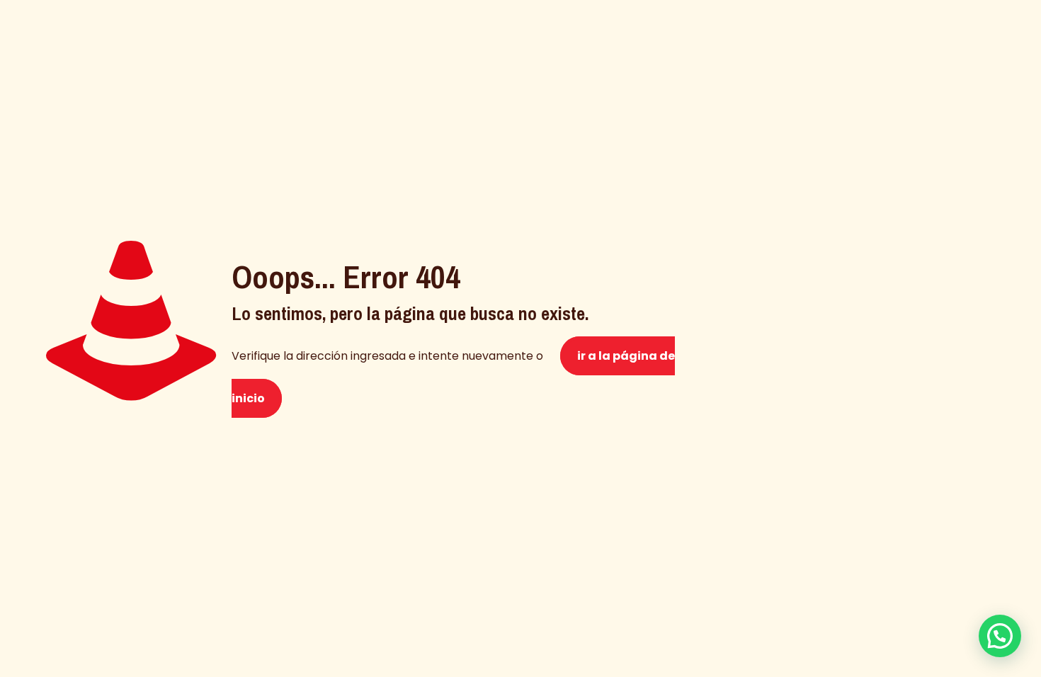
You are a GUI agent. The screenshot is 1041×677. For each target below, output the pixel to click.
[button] (1000, 636)
